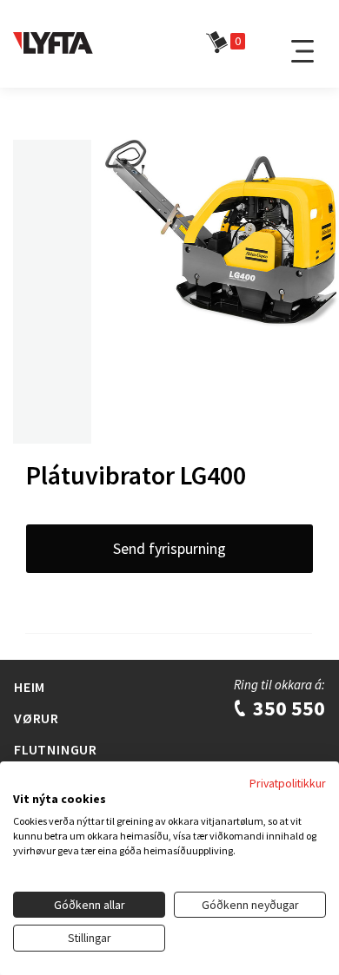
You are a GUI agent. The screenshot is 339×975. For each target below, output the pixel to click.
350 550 (287, 708)
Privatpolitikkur (287, 783)
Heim (29, 686)
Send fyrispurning (169, 548)
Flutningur (55, 749)
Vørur (36, 718)
